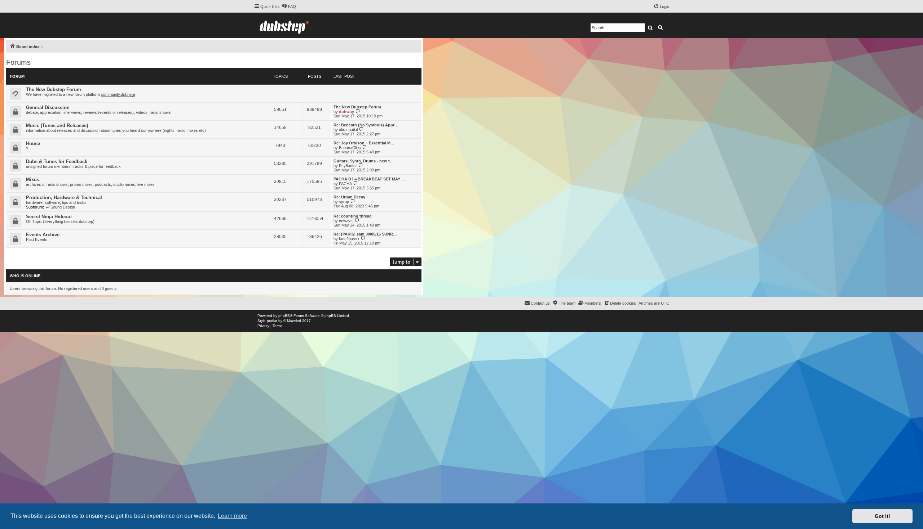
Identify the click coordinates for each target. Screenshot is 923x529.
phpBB (284, 316)
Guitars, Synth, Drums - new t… (364, 161)
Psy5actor (348, 165)
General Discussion (48, 107)
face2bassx (349, 239)
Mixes (32, 179)
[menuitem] (289, 6)
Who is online (25, 276)
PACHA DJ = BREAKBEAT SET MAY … (369, 179)
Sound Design (62, 207)
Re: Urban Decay (349, 197)
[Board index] (284, 25)
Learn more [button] (232, 516)
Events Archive (42, 234)
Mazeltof (294, 321)
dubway (346, 111)
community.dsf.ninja (118, 94)
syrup (344, 202)
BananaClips (350, 147)
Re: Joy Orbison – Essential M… (364, 143)
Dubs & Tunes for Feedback (56, 161)
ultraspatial (348, 129)
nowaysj (346, 221)
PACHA (345, 183)
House (33, 143)
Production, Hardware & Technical (64, 197)
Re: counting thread (353, 216)
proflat (272, 321)
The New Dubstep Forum (53, 89)
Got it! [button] (882, 516)
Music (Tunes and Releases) (57, 125)
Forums (18, 62)
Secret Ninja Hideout (49, 216)
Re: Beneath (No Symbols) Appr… (366, 125)
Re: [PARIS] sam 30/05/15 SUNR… (365, 234)
